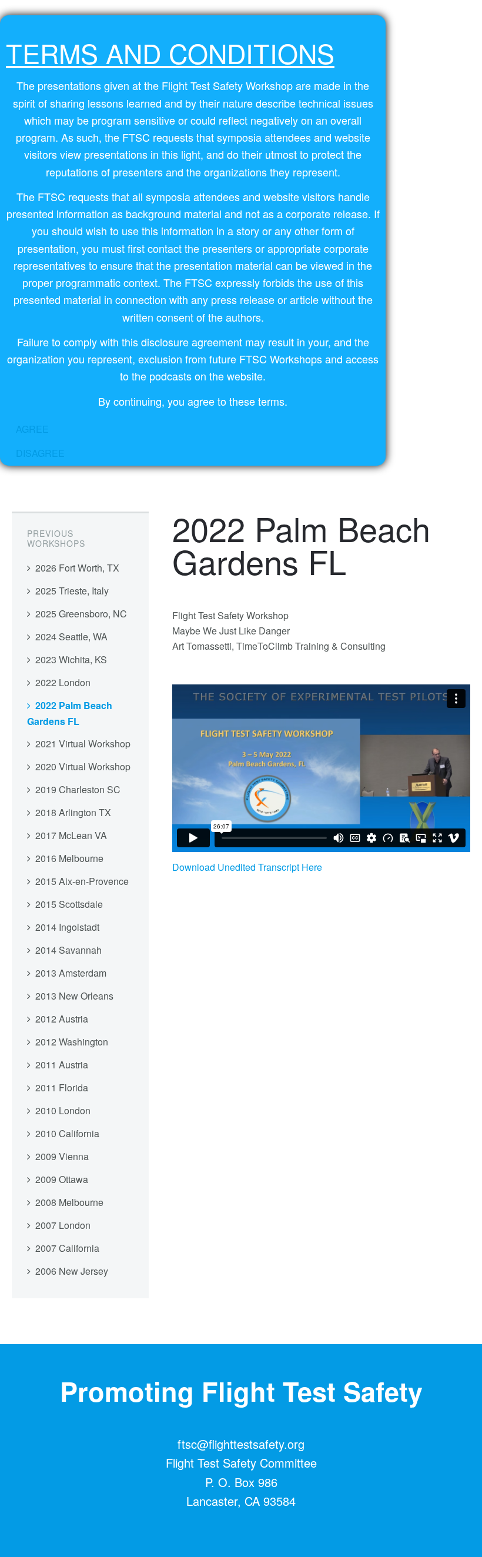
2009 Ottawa (61, 1179)
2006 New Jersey (71, 1271)
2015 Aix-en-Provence (82, 881)
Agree (32, 429)
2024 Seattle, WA (71, 636)
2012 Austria (61, 1018)
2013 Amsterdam (70, 973)
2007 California (67, 1248)
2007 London (63, 1225)
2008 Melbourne (69, 1202)
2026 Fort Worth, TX (77, 567)
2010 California (67, 1133)
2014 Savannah (68, 950)
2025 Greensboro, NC (81, 613)
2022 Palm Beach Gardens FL (69, 713)
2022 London (63, 682)
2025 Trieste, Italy (72, 590)
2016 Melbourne (69, 858)
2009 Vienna (62, 1156)
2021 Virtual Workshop (82, 743)
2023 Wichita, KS (71, 659)
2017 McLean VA (71, 835)
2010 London (63, 1110)
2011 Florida (61, 1087)
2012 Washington (71, 1041)
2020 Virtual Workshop (82, 766)
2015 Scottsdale (69, 904)
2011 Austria (61, 1064)
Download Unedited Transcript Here (247, 867)
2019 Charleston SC (77, 789)
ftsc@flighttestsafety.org (241, 1443)
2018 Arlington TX (73, 812)
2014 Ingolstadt (67, 927)
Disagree (40, 453)
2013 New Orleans (74, 996)
